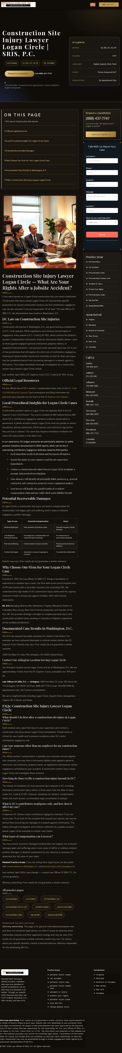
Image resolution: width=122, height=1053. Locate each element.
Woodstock (91, 429)
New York (90, 420)
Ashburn (90, 373)
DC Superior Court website (56, 397)
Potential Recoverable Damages (20, 150)
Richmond (90, 392)
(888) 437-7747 (97, 118)
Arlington (90, 382)
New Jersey (91, 410)
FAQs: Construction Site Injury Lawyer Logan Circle (28, 180)
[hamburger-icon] (92, 4)
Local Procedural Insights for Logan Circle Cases (27, 141)
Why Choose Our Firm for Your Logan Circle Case (28, 160)
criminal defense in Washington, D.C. (22, 866)
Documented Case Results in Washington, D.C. (26, 170)
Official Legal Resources (16, 131)
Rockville (90, 401)
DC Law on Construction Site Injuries (22, 121)
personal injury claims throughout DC (59, 866)
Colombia (90, 439)
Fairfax (89, 363)
